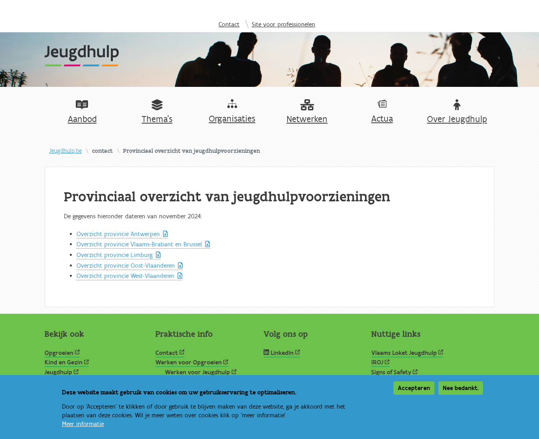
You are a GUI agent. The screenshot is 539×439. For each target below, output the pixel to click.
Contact (229, 24)
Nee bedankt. (461, 388)
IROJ (377, 362)
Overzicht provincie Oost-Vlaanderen (126, 266)
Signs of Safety (391, 372)
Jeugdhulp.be (65, 151)
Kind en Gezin (63, 362)
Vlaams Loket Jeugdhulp (404, 353)
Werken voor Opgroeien (188, 362)
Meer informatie (83, 424)
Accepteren (414, 388)
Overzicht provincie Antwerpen (118, 234)
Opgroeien (59, 353)
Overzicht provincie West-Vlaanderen (125, 276)
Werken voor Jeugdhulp (197, 372)
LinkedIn (282, 353)
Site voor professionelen (283, 24)
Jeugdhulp (58, 372)
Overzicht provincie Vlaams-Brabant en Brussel (139, 244)
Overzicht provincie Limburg (115, 255)
